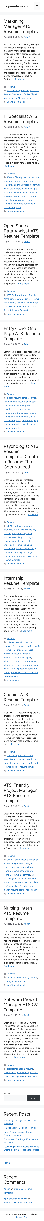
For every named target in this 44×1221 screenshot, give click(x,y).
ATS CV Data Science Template (22, 295)
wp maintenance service (16, 1198)
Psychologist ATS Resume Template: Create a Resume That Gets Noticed (21, 456)
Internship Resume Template (21, 580)
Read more (20, 79)
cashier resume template (24, 767)
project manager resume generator (21, 1072)
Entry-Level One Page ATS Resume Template (22, 333)
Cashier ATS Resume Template (21, 697)
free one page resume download (20, 401)
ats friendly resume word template (21, 192)
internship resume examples (17, 657)
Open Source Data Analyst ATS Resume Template (21, 231)
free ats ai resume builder (25, 882)
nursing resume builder (15, 981)
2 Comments (13, 680)
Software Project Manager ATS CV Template (21, 1004)
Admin (7, 1189)
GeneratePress (22, 1217)
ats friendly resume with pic (23, 188)
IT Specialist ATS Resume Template (21, 119)
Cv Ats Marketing (23, 98)
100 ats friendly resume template (23, 177)
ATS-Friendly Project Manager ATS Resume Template (20, 792)
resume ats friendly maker (24, 890)
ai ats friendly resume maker (21, 859)
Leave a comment (16, 102)
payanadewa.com (17, 6)
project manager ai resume (20, 1069)
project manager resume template (20, 1076)
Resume (11, 87)
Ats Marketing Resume (18, 90)
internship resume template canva (20, 661)
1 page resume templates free (21, 398)
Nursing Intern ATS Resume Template (18, 913)
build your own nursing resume (22, 977)
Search (7, 1093)
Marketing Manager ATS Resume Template (21, 26)
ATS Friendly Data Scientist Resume (21, 299)
